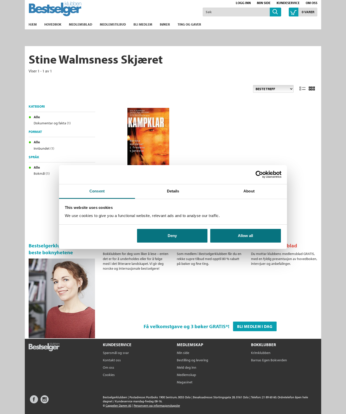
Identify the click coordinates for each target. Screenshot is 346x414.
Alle (37, 117)
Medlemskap (186, 374)
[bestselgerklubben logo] (44, 347)
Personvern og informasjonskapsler (157, 405)
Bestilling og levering (192, 360)
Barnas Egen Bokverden (269, 360)
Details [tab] (173, 191)
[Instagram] (45, 402)
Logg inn (243, 3)
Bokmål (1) (42, 173)
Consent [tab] (97, 191)
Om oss (311, 3)
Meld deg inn (186, 367)
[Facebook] (34, 402)
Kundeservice (288, 3)
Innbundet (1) (44, 148)
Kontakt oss (112, 360)
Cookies (109, 374)
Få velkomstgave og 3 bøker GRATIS (185, 326)
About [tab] (249, 191)
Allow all (245, 235)
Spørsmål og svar (116, 352)
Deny (172, 235)
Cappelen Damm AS (118, 405)
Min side (264, 3)
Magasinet (185, 382)
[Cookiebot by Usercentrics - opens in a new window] (259, 174)
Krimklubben (261, 352)
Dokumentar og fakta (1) (52, 123)
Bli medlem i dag (255, 326)
